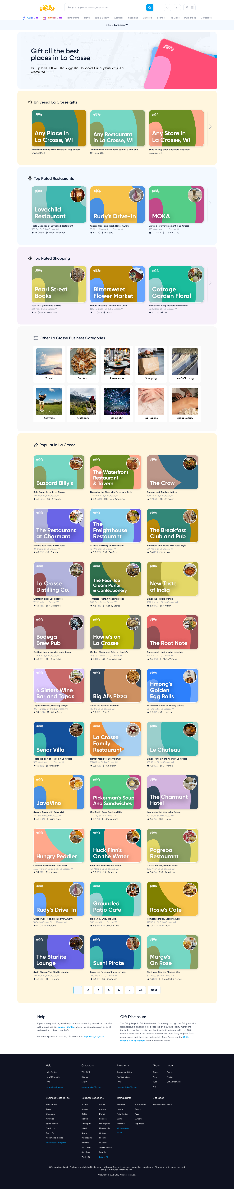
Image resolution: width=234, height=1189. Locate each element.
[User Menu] (189, 7)
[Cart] (177, 7)
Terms (169, 1072)
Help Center (51, 1072)
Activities (49, 417)
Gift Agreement (174, 1082)
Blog (154, 1086)
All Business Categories (56, 1143)
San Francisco (105, 1147)
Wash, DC (86, 1157)
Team (155, 1072)
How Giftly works (53, 1077)
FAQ (48, 1082)
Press (155, 1077)
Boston (85, 1109)
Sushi (119, 1119)
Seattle (102, 1152)
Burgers (138, 1119)
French (138, 1109)
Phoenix (102, 1138)
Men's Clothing (185, 378)
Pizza (137, 1114)
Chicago (103, 1109)
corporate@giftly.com (91, 1087)
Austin (102, 1104)
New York (86, 1133)
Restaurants (117, 378)
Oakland (103, 1133)
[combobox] (109, 7)
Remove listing (123, 1077)
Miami (84, 1128)
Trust (155, 1082)
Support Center (66, 1027)
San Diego (86, 1147)
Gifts (108, 25)
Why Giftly (86, 1072)
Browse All (103, 1157)
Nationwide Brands (54, 1138)
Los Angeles (104, 1124)
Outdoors (83, 417)
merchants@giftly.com (127, 1087)
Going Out (117, 417)
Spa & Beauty (185, 417)
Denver (102, 1114)
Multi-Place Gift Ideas (162, 1104)
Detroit (85, 1119)
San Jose (86, 1152)
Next (154, 990)
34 (140, 990)
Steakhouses (140, 1104)
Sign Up (85, 1077)
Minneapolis (104, 1128)
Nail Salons (151, 417)
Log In (84, 1082)
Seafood (83, 378)
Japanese (139, 1124)
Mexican (121, 1124)
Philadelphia (87, 1138)
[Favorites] (167, 7)
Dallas (84, 1114)
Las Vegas (86, 1124)
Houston (103, 1119)
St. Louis (102, 1143)
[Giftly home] (47, 8)
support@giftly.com (94, 1036)
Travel (49, 378)
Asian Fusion (122, 1114)
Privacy (170, 1077)
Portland (85, 1143)
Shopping (151, 378)
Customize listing (124, 1072)
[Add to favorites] (85, 110)
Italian (120, 1109)
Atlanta (85, 1104)
